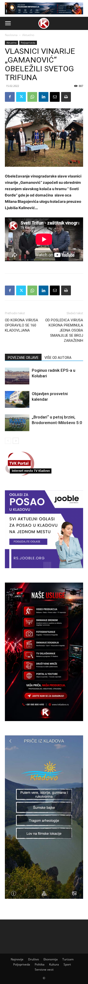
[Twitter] (21, 97)
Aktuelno (28, 35)
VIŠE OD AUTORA (57, 358)
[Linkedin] (43, 97)
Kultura (54, 964)
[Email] (55, 97)
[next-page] (16, 441)
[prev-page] (8, 441)
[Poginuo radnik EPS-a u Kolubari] (17, 376)
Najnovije (17, 959)
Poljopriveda (28, 42)
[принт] (66, 97)
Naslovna (11, 35)
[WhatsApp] (32, 97)
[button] (8, 23)
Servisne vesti (44, 969)
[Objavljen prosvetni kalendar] (17, 399)
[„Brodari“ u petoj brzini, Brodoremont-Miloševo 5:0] (17, 422)
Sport (67, 964)
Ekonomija (51, 959)
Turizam (68, 959)
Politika (39, 964)
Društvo (33, 959)
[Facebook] (10, 97)
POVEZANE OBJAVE (23, 358)
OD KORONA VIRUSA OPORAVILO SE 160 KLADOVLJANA (21, 325)
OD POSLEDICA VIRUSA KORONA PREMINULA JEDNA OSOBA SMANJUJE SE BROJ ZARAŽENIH (64, 330)
